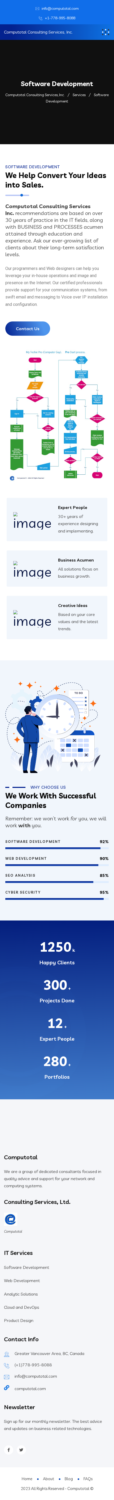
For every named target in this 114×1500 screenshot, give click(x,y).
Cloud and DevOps (21, 1307)
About (48, 1478)
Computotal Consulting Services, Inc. (38, 32)
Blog (69, 1478)
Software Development (26, 1267)
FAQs (88, 1478)
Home (27, 1478)
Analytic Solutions (21, 1294)
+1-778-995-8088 (60, 18)
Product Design (18, 1320)
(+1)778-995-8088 (33, 1364)
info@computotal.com (60, 8)
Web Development (22, 1280)
